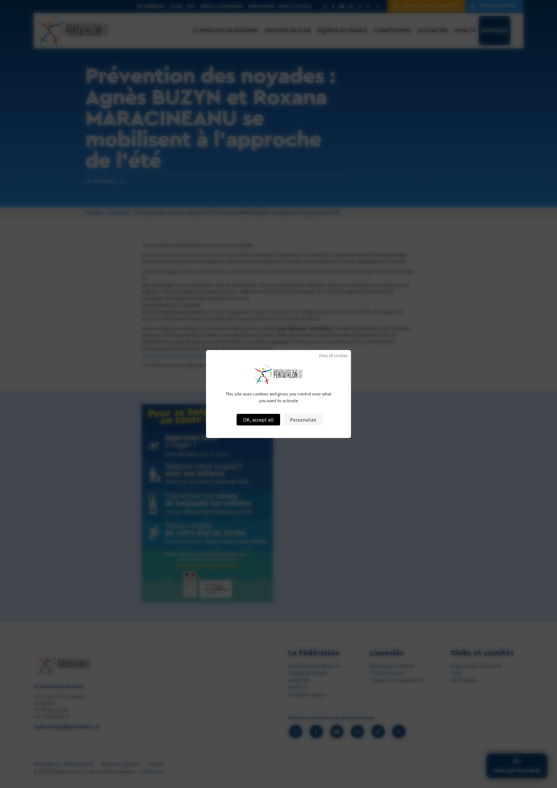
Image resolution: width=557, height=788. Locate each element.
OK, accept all (258, 419)
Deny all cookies (333, 356)
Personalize (303, 419)
